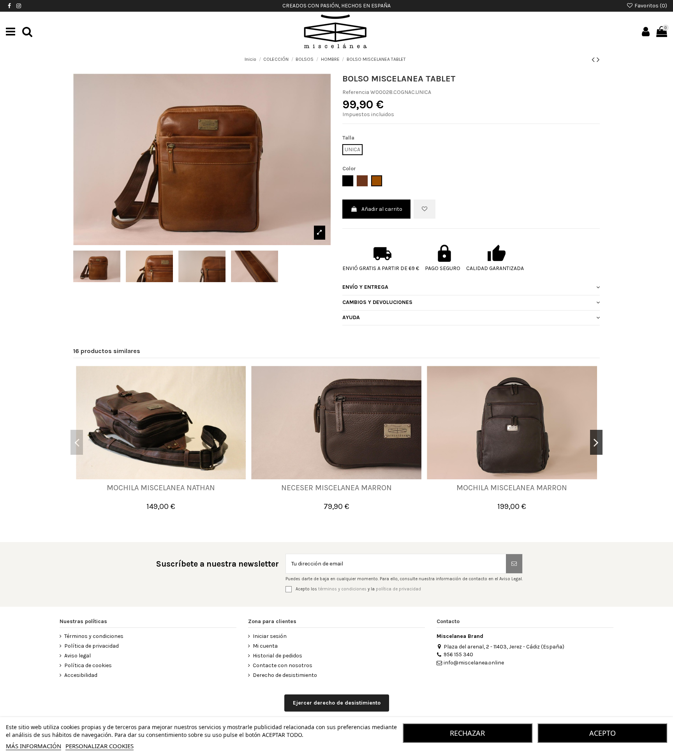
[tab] (471, 287)
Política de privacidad (91, 646)
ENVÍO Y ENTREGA (365, 287)
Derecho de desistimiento (285, 675)
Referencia (355, 92)
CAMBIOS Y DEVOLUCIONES (377, 302)
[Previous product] (594, 59)
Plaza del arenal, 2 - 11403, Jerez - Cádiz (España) (504, 646)
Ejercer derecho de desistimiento (337, 702)
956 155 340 (458, 654)
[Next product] (598, 59)
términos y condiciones (342, 588)
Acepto (602, 733)
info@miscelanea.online (474, 662)
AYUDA (351, 317)
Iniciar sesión (270, 636)
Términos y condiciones (93, 636)
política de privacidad (398, 588)
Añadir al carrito (381, 209)
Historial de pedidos (277, 655)
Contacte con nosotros (282, 665)
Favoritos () (650, 5)
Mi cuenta (265, 646)
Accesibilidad (80, 675)
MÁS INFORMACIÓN (33, 746)
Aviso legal (77, 655)
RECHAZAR (467, 733)
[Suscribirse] (514, 563)
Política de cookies (88, 665)
